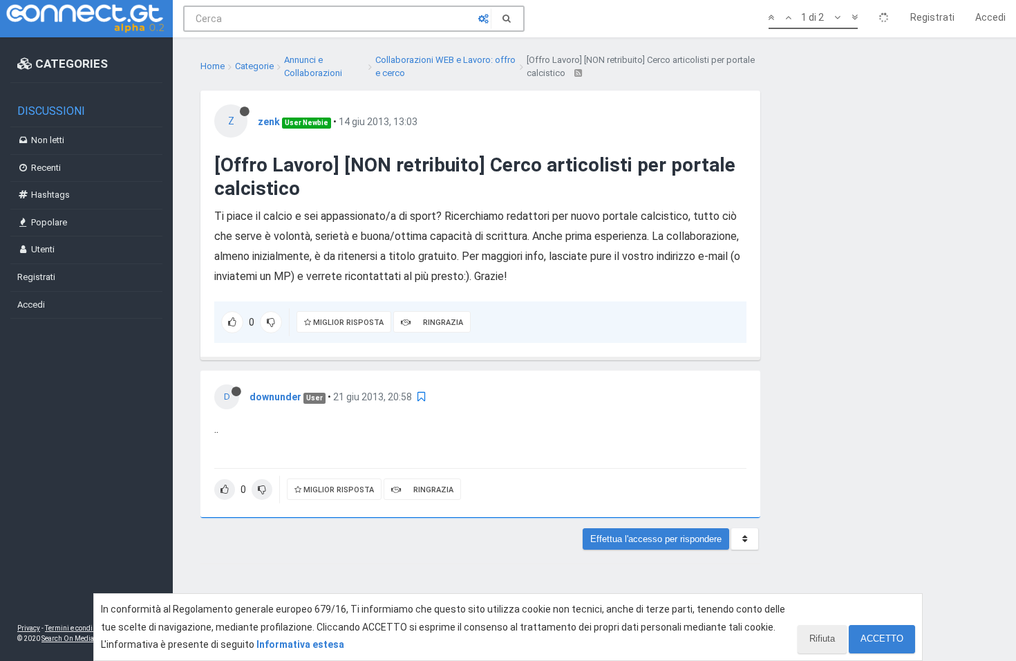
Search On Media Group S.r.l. (86, 638)
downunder (275, 396)
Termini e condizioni (77, 628)
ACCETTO (881, 638)
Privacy (28, 628)
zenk (269, 121)
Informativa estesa (300, 644)
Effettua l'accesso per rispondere (656, 539)
